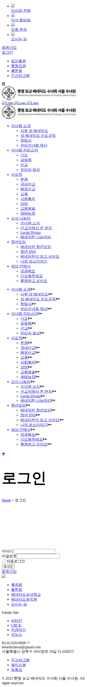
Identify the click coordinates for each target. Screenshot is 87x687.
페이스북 (18, 665)
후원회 (16, 585)
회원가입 (9, 48)
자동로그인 (15, 561)
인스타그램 (20, 76)
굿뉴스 (16, 635)
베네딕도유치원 (24, 599)
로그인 (7, 52)
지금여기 (18, 630)
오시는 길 (19, 604)
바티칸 (16, 621)
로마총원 (18, 61)
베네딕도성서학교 (26, 594)
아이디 (7, 551)
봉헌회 (16, 71)
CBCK (16, 625)
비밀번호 (9, 556)
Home (6, 500)
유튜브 (16, 670)
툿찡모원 (18, 66)
